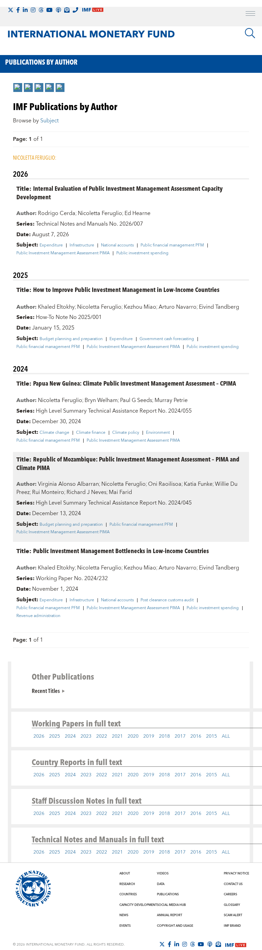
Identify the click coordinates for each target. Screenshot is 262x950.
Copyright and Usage (175, 925)
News (123, 915)
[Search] (250, 33)
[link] (17, 87)
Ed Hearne (137, 213)
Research (127, 884)
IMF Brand (232, 925)
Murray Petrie (171, 400)
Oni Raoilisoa (164, 484)
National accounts (117, 245)
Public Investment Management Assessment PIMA (63, 253)
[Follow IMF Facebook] (18, 10)
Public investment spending (142, 253)
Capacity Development (138, 905)
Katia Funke (198, 484)
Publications (168, 894)
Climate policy (125, 433)
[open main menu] (250, 14)
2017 (180, 736)
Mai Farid (120, 492)
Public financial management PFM (172, 245)
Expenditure (51, 245)
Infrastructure (82, 245)
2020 (133, 736)
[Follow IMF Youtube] (49, 10)
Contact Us (233, 884)
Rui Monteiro (48, 492)
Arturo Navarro (177, 307)
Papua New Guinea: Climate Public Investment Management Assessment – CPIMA (134, 383)
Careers (230, 894)
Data (160, 884)
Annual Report (169, 915)
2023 (86, 736)
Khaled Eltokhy (56, 307)
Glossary (232, 905)
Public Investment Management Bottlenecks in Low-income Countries (121, 550)
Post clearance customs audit (167, 600)
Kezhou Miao (140, 307)
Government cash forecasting (167, 339)
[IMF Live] (235, 944)
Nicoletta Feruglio (100, 213)
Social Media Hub (171, 905)
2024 (70, 736)
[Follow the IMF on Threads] (41, 10)
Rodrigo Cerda (56, 213)
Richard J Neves (86, 492)
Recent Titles (46, 690)
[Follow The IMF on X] (10, 10)
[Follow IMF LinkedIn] (25, 10)
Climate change (54, 433)
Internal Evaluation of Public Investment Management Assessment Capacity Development (119, 192)
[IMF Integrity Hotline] (75, 10)
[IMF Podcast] (58, 10)
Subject (49, 120)
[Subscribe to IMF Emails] (67, 10)
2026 (38, 736)
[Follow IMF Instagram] (33, 10)
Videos (163, 873)
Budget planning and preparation (71, 339)
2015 (211, 736)
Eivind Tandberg (219, 307)
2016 (195, 736)
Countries (128, 894)
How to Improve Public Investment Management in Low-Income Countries (126, 289)
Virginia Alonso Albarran (68, 484)
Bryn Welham (101, 400)
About (124, 873)
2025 (54, 736)
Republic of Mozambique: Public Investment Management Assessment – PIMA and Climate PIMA (127, 463)
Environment (158, 433)
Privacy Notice (236, 873)
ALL (226, 736)
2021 (117, 736)
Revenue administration (38, 616)
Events (125, 925)
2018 (164, 736)
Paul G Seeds (136, 400)
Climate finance (90, 433)
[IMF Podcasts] (210, 944)
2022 (101, 736)
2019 (148, 736)
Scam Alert (233, 915)
